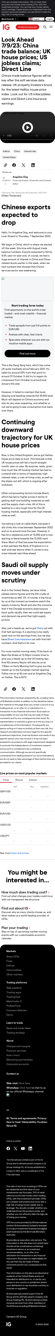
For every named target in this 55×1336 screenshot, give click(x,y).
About (9, 1040)
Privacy (42, 1118)
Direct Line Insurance (19, 639)
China (17, 151)
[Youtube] (23, 1148)
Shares (19, 779)
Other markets (14, 974)
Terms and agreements (23, 1118)
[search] (45, 27)
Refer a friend (12, 1055)
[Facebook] (14, 165)
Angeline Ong (20, 176)
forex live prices (20, 852)
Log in (50, 19)
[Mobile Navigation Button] (51, 27)
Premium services (16, 1050)
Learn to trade (14, 1022)
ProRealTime (13, 1005)
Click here (24, 1083)
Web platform (14, 987)
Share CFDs (12, 956)
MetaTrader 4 (14, 1001)
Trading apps (13, 992)
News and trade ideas (18, 1028)
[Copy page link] (5, 165)
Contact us (12, 1073)
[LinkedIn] (33, 165)
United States (9, 157)
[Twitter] (24, 165)
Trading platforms (16, 982)
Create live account (27, 27)
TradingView (13, 996)
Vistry (40, 628)
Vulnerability (29, 1121)
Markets (11, 951)
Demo (9, 1014)
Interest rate (30, 151)
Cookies (42, 1121)
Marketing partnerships (19, 1059)
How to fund (13, 1121)
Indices (6, 151)
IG (7, 1118)
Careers (10, 1316)
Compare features (16, 1010)
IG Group (21, 1316)
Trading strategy (15, 1032)
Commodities (13, 969)
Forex (6, 779)
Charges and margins (18, 1046)
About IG (11, 1125)
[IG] (6, 27)
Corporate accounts (17, 1064)
